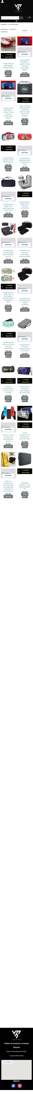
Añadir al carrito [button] (8, 74)
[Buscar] (21, 18)
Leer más (25, 75)
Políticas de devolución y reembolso (16, 1043)
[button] (16, 21)
